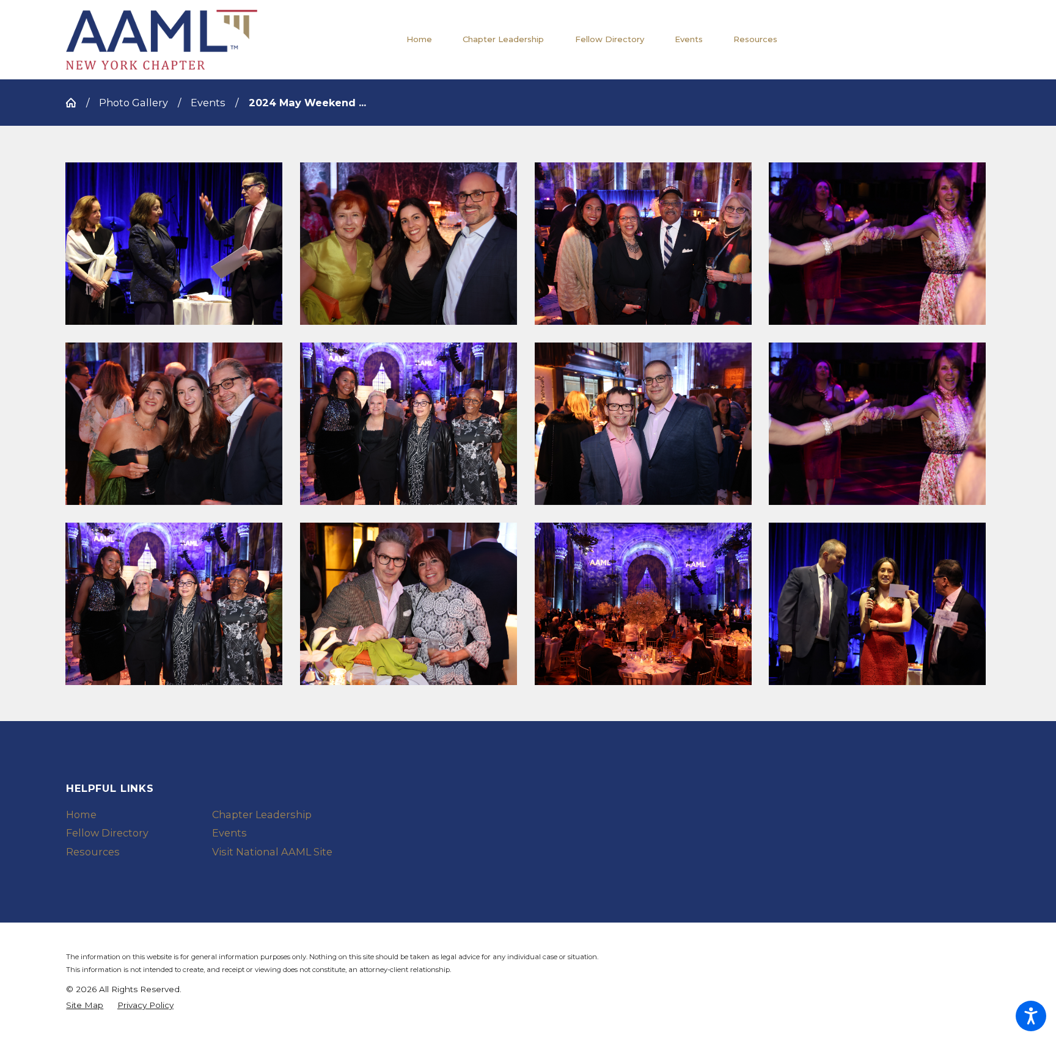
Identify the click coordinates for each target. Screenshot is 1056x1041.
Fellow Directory (107, 833)
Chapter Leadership (262, 814)
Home (81, 814)
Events (208, 102)
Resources (93, 852)
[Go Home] (76, 102)
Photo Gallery (133, 102)
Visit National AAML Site (272, 852)
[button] (173, 243)
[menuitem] (426, 39)
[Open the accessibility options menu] (1031, 1016)
